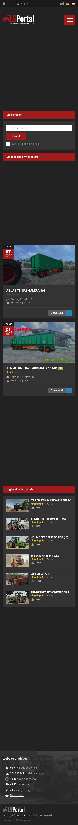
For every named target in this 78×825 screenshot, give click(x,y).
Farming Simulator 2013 (22, 377)
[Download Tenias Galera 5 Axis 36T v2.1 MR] (39, 342)
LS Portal (18, 19)
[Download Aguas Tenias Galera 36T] (39, 265)
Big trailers (25, 302)
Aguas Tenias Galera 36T (26, 290)
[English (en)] (62, 3)
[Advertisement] (39, 68)
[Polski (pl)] (73, 3)
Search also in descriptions (27, 143)
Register (25, 3)
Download (57, 312)
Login (9, 3)
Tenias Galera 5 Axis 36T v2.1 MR (34, 368)
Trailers (14, 302)
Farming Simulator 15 (21, 299)
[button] (69, 20)
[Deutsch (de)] (67, 3)
